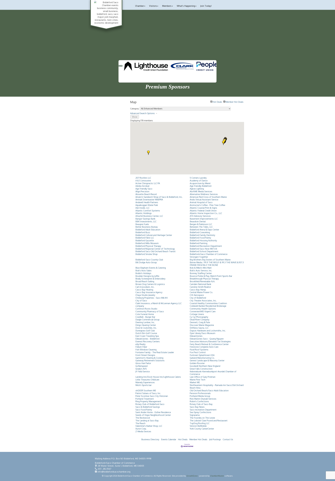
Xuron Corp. (141, 428)
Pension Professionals (200, 393)
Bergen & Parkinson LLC (201, 224)
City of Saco (141, 300)
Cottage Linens (197, 314)
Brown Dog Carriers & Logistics (150, 284)
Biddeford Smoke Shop (146, 254)
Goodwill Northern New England (205, 366)
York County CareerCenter (202, 428)
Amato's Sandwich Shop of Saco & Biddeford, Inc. (159, 197)
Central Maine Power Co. (201, 292)
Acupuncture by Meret (200, 183)
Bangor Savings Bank (145, 218)
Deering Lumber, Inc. (145, 322)
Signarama (195, 415)
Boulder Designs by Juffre (147, 276)
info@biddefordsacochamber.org (113, 471)
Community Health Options (203, 308)
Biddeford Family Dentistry (202, 235)
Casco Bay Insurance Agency (148, 292)
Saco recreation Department (203, 409)
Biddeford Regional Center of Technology (155, 248)
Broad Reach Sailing (144, 281)
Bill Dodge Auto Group (146, 262)
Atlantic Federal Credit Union (203, 210)
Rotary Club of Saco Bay (201, 404)
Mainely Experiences (145, 382)
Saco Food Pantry (143, 409)
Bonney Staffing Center (201, 273)
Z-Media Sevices (143, 431)
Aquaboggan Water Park (146, 205)
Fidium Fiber (141, 347)
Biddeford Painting (198, 243)
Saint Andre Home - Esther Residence (153, 412)
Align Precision (142, 191)
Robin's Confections (199, 401)
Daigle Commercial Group (147, 319)
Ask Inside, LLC (142, 208)
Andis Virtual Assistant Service (204, 199)
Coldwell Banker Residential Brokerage (208, 306)
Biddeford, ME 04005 (121, 465)
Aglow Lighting (197, 188)
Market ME (195, 382)
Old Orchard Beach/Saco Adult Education (209, 390)
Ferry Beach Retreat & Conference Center (209, 344)
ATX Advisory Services (200, 216)
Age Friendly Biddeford (200, 186)
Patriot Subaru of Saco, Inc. (148, 393)
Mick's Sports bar (143, 385)
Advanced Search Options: (142, 113)
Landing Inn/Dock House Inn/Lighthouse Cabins (158, 377)
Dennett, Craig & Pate (200, 322)
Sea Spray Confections (200, 412)
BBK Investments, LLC (146, 221)
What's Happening (186, 6)
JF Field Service (142, 371)
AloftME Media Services (201, 191)
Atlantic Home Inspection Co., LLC (206, 213)
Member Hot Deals (234, 101)
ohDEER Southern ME (145, 390)
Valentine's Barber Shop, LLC (148, 426)
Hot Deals (217, 101)
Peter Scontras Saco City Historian (151, 396)
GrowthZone (192, 476)
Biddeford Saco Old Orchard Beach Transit (155, 251)
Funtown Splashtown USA (202, 355)
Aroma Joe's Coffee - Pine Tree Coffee (207, 205)
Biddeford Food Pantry (200, 237)
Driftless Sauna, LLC (199, 328)
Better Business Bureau (146, 227)
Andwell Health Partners (146, 202)
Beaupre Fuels (142, 224)
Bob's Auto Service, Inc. (201, 270)
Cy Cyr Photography (199, 317)
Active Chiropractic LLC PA (147, 183)
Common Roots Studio (146, 308)
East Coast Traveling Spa (147, 336)
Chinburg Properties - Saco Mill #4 (151, 297)
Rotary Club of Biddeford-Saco (149, 404)
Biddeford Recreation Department (206, 246)
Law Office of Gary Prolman (202, 377)
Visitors (153, 6)
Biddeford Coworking (200, 232)
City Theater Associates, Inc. (203, 300)
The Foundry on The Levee (202, 417)
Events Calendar (168, 439)
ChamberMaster (217, 476)
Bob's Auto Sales (143, 270)
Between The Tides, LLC (201, 227)
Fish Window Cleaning (146, 349)
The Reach (140, 423)
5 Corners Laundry (198, 178)
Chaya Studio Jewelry (145, 295)
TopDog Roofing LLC (200, 423)
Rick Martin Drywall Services (203, 398)
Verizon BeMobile (198, 426)
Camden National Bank (200, 284)
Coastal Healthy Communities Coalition (208, 303)
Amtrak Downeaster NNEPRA (149, 199)
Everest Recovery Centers (147, 341)
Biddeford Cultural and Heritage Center (153, 235)
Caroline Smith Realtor (200, 287)
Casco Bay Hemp (198, 289)
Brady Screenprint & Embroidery (150, 278)
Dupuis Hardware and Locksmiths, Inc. (208, 330)
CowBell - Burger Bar (145, 317)
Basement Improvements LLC (204, 218)
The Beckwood (142, 417)
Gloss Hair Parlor (143, 363)
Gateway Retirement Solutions (149, 360)
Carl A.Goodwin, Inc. (144, 287)
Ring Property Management (148, 401)
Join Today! (206, 6)
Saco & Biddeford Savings (147, 407)
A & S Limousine (143, 180)
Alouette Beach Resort (146, 194)
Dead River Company (199, 319)
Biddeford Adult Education (147, 229)
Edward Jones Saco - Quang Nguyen (207, 338)
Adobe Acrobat (142, 186)
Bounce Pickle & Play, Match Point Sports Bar (211, 276)
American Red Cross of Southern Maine (208, 197)
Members (167, 6)
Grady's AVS (141, 368)
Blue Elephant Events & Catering (150, 267)
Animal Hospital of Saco (201, 202)
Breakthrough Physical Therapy (204, 278)
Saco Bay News (197, 407)
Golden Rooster (197, 363)
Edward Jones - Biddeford (147, 338)
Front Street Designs (145, 355)
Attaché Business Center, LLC (149, 216)
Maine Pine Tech (197, 379)
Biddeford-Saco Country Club (149, 259)
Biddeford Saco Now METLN (203, 248)
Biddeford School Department (204, 251)
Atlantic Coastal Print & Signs (203, 208)
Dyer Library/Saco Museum (202, 333)
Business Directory (150, 439)
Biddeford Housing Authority (203, 240)
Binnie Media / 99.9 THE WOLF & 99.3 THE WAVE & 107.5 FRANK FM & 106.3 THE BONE (217, 263)
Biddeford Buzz (142, 232)
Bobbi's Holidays (143, 273)
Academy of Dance (199, 180)
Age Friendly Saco (143, 188)
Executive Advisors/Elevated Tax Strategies (210, 341)
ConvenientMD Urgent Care (203, 311)
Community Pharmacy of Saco (149, 311)
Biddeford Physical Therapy (148, 246)
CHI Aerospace (197, 295)
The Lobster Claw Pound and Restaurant (208, 420)
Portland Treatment (144, 398)
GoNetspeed (141, 366)
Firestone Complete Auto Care (204, 347)
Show (134, 117)
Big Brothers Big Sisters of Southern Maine (210, 259)
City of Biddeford (198, 297)
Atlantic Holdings (143, 213)
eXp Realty (140, 344)
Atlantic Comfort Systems (147, 210)
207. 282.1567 (104, 468)
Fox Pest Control (198, 352)
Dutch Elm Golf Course (146, 333)
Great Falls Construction (201, 368)
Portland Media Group (200, 396)
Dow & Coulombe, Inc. (146, 328)
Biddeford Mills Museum (147, 243)
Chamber (139, 6)
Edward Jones (196, 336)
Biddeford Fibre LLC (144, 237)
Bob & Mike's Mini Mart (201, 267)
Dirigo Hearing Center (145, 325)
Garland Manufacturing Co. (202, 358)
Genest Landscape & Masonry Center (207, 360)
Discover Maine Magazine (202, 325)
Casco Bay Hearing (144, 289)
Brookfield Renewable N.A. (202, 281)
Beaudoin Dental (198, 221)
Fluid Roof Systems (199, 349)
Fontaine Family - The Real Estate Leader (154, 352)
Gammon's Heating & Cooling (149, 358)
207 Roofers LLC (143, 178)
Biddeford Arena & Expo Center (204, 229)
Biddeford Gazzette (144, 240)
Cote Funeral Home (144, 314)
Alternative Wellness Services (204, 194)
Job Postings (215, 439)
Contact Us (228, 439)
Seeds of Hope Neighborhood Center (153, 415)
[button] (148, 152)
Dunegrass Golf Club (145, 330)
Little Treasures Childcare (147, 379)
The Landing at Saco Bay (147, 420)
